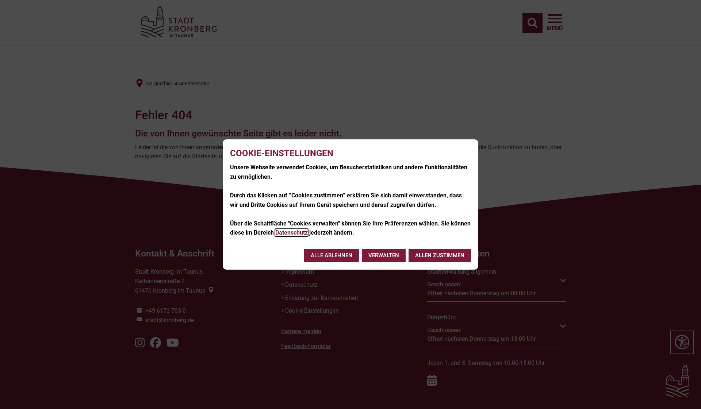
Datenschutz (291, 232)
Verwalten (383, 255)
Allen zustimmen (439, 255)
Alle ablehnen (331, 255)
